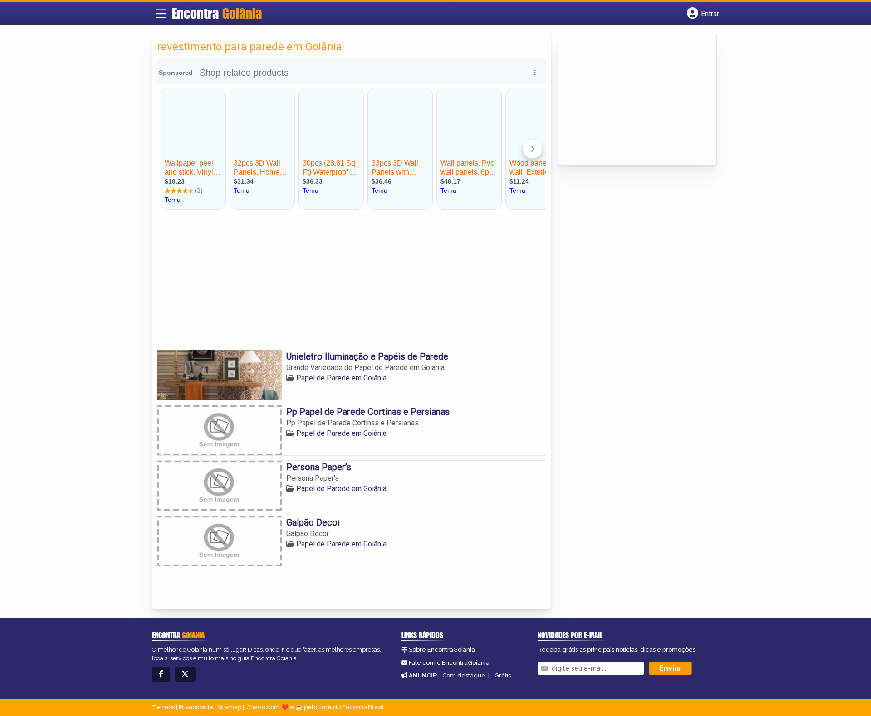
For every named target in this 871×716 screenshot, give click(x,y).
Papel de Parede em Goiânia (341, 378)
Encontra (217, 13)
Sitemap (229, 707)
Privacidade (196, 707)
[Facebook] (161, 674)
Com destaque (463, 675)
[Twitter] (185, 674)
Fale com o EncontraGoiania (449, 662)
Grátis (502, 675)
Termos (163, 707)
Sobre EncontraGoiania (442, 649)
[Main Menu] (161, 14)
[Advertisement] (351, 281)
